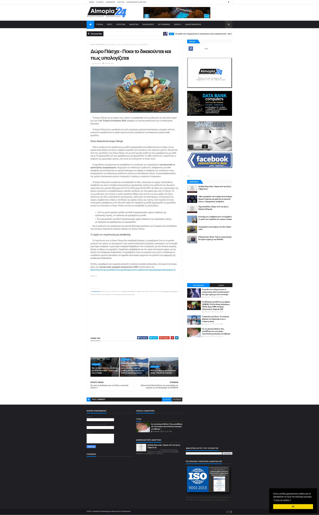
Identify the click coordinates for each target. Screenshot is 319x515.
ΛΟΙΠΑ (177, 24)
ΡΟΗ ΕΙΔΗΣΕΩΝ (198, 285)
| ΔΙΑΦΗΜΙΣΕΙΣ (110, 2)
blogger (166, 399)
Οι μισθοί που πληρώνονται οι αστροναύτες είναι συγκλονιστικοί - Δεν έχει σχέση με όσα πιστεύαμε (199, 34)
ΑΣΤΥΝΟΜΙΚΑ (164, 24)
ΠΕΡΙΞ (109, 24)
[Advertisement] (134, 313)
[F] (227, 512)
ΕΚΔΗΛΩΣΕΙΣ (148, 24)
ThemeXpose (126, 511)
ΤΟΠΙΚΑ (99, 24)
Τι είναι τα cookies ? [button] (282, 500)
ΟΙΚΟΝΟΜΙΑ (100, 44)
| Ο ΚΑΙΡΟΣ (100, 2)
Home (92, 44)
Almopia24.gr (96, 291)
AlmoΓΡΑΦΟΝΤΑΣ (193, 24)
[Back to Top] (231, 512)
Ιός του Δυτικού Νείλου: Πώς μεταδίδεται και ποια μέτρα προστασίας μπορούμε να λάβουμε (216, 331)
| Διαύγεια (120, 2)
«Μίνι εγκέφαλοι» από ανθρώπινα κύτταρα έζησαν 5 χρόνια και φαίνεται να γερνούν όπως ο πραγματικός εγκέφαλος (215, 199)
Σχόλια (221, 285)
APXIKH (91, 2)
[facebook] (228, 2)
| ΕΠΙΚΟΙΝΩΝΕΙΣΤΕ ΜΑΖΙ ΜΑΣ (136, 2)
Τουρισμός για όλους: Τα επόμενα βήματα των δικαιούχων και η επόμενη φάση (215, 319)
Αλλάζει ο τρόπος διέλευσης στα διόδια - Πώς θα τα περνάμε (163, 371)
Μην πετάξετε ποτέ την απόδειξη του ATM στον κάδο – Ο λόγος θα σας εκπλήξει (105, 370)
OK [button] (293, 507)
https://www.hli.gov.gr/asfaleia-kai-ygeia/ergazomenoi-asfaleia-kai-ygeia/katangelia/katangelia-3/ (132, 270)
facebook (177, 399)
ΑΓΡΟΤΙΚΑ (120, 24)
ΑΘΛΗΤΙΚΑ (134, 24)
